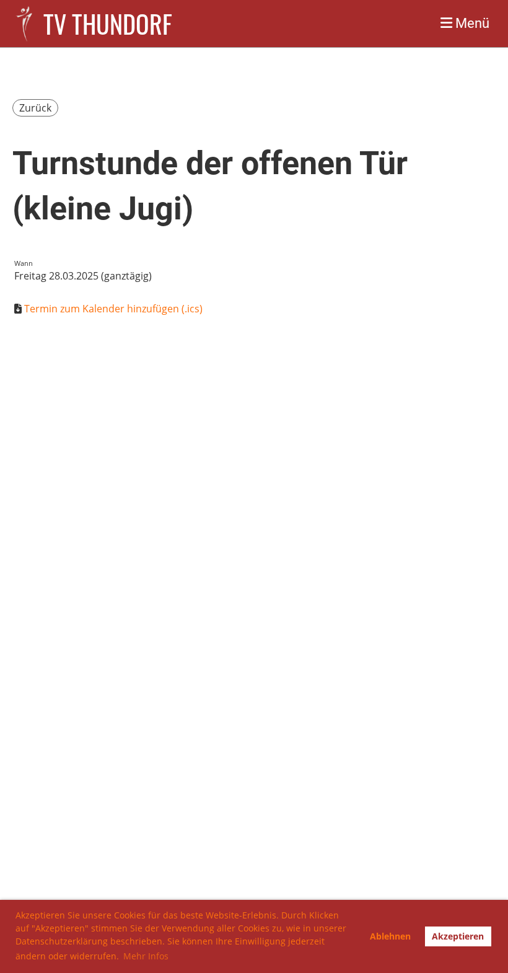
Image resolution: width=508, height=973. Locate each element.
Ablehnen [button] (390, 936)
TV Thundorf (107, 23)
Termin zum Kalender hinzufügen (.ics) (113, 308)
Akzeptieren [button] (458, 936)
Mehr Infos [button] (146, 956)
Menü (470, 23)
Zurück (35, 108)
